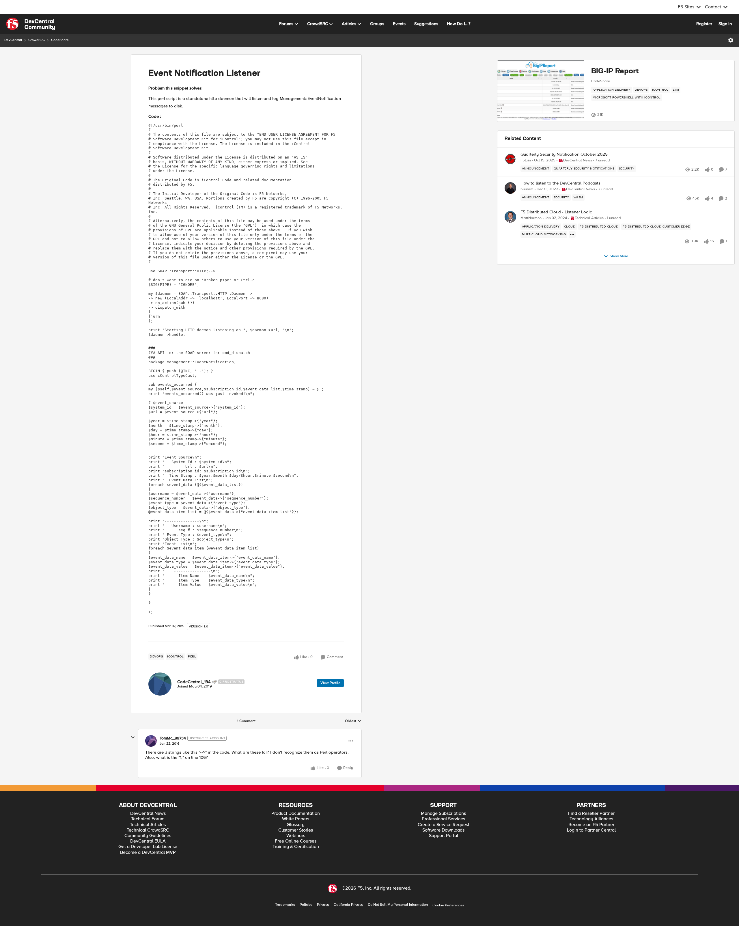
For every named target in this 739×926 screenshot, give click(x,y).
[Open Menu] (731, 40)
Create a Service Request (443, 825)
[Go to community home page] (30, 24)
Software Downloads (443, 830)
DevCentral (13, 40)
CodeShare (60, 40)
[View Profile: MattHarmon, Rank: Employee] (510, 217)
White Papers (295, 819)
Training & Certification (296, 846)
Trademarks (285, 905)
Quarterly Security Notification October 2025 (564, 154)
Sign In (725, 23)
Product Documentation (295, 813)
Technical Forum (148, 819)
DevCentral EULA (148, 841)
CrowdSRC (36, 40)
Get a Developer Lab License (147, 846)
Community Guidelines (147, 836)
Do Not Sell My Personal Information (398, 905)
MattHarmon (531, 218)
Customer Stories (295, 830)
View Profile (330, 683)
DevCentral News (148, 813)
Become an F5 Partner (591, 825)
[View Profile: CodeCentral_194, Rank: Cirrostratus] (159, 684)
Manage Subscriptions (443, 813)
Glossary (296, 825)
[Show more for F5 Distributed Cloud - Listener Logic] (572, 234)
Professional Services (443, 819)
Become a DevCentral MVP (148, 852)
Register (704, 23)
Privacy (323, 905)
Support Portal (443, 836)
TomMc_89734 (173, 738)
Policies (306, 905)
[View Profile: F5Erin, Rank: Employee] (510, 159)
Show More (619, 256)
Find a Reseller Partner (591, 813)
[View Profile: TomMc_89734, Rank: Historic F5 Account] (151, 741)
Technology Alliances (591, 819)
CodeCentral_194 (194, 681)
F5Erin (525, 160)
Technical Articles (148, 825)
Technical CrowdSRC (148, 830)
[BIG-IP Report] (540, 91)
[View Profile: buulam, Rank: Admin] (510, 188)
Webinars (295, 836)
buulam (526, 189)
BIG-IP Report (615, 71)
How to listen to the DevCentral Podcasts (560, 183)
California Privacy (348, 905)
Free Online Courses (295, 841)
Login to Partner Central (591, 830)
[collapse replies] (132, 737)
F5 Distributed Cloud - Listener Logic (556, 212)
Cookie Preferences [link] (448, 905)
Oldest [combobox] (353, 721)
